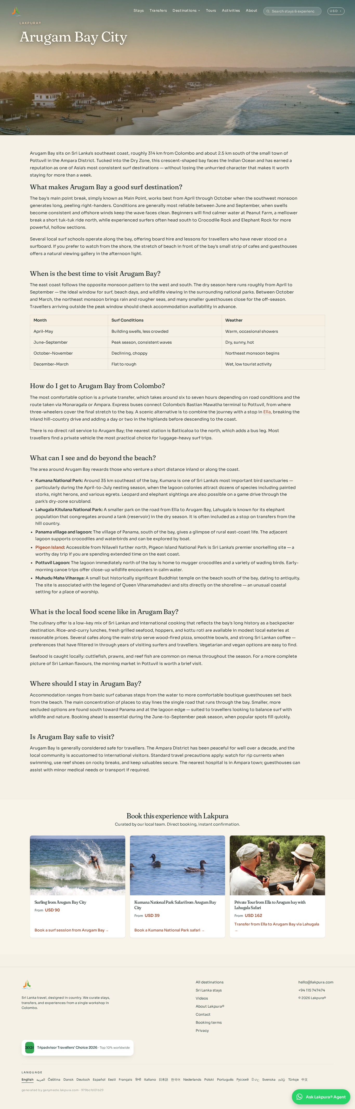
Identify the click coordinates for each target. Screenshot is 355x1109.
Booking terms (209, 1022)
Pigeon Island (49, 547)
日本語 (163, 1080)
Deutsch (83, 1080)
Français (125, 1080)
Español (99, 1080)
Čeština (54, 1080)
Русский (242, 1080)
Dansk (68, 1080)
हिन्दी (138, 1080)
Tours (211, 10)
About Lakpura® (210, 1006)
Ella (267, 412)
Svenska (268, 1080)
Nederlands (192, 1080)
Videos (202, 998)
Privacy (202, 1030)
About (252, 10)
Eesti (112, 1080)
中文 (304, 1080)
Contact (203, 1014)
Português (225, 1080)
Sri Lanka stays (209, 990)
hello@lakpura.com (315, 982)
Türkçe (293, 1080)
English (28, 1080)
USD (336, 11)
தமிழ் (281, 1080)
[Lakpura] (16, 11)
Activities (231, 10)
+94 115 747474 (311, 990)
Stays (139, 10)
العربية (40, 1080)
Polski (209, 1080)
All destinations (209, 982)
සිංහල (255, 1080)
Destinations (186, 10)
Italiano (150, 1080)
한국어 (175, 1080)
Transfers (158, 10)
